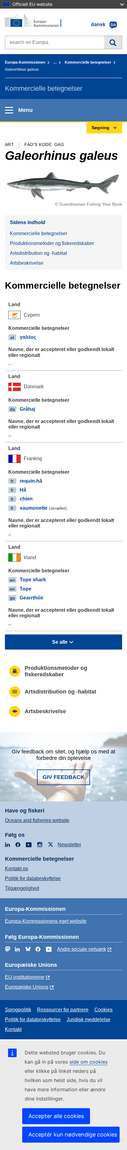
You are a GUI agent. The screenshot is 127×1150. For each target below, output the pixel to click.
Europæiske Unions (26, 987)
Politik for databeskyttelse (33, 878)
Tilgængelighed (22, 888)
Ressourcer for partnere (62, 1009)
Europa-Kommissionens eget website (46, 921)
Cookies (103, 1009)
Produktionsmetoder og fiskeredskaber (52, 243)
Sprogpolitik (18, 1009)
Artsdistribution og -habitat (38, 253)
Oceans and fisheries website (37, 820)
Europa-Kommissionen (25, 62)
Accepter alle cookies (56, 1116)
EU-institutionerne (24, 977)
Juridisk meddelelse (88, 1019)
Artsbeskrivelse (26, 263)
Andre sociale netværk (81, 949)
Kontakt (13, 1029)
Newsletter (69, 844)
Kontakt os (16, 868)
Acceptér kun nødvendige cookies (72, 1134)
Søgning (113, 42)
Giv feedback (63, 777)
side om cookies (88, 1062)
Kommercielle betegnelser (88, 62)
